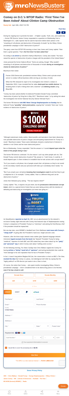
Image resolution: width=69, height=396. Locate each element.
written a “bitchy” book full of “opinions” (23, 250)
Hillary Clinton (50, 376)
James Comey (8, 378)
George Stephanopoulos (36, 376)
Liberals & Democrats (24, 378)
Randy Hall (7, 25)
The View (43, 378)
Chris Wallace (12, 376)
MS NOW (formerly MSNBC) (12, 381)
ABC (5, 376)
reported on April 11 (22, 219)
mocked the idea (9, 259)
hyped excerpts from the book (21, 239)
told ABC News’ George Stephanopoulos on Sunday (38, 102)
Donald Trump (22, 376)
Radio (25, 381)
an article (15, 56)
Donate (63, 386)
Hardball (35, 378)
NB (15, 378)
